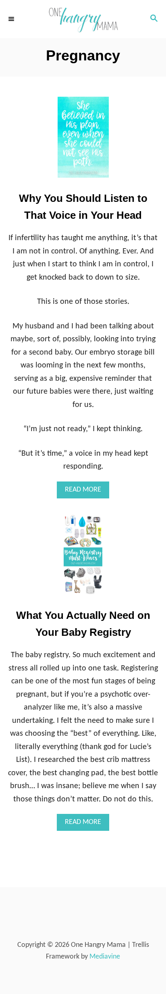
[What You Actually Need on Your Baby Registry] (83, 559)
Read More (87, 492)
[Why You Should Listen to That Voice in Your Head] (83, 141)
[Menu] (12, 19)
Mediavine (104, 956)
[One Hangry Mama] (83, 19)
